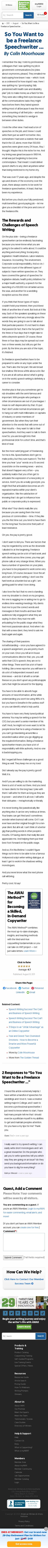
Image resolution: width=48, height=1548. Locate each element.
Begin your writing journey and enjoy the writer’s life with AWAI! (24, 1322)
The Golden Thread (29, 1057)
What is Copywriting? (23, 1447)
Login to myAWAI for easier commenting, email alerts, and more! (24, 1212)
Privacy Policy (24, 1521)
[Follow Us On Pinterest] (17, 1313)
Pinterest (39, 988)
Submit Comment (13, 1257)
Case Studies (20, 1422)
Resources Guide (22, 1377)
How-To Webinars (22, 1387)
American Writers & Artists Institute (32, 1515)
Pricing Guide (20, 1384)
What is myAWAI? (22, 1451)
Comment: (10, 1231)
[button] (9, 5)
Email (32, 992)
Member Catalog (22, 1479)
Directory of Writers (23, 1426)
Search (28, 15)
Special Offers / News (24, 1366)
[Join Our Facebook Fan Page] (5, 1313)
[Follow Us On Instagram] (30, 1313)
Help (16, 1437)
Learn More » (30, 951)
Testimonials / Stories (24, 1419)
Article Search (20, 1380)
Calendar (18, 1472)
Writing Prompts (21, 1391)
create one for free (29, 1227)
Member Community (23, 1469)
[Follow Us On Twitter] (11, 1313)
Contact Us (19, 1441)
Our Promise (20, 1409)
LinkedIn (20, 992)
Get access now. (24, 1544)
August (16, 23)
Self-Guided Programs (24, 1359)
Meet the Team (21, 1415)
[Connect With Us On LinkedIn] (24, 1313)
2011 (8, 23)
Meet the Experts (22, 1412)
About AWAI (19, 1406)
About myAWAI (21, 1465)
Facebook (11, 988)
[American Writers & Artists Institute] (24, 5)
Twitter (25, 988)
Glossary (18, 1394)
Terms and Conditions (24, 1526)
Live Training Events (23, 1362)
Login (17, 1482)
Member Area (20, 1462)
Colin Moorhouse (26, 1052)
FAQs (17, 1444)
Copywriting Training (23, 1356)
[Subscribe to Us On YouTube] (36, 1313)
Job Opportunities (22, 1476)
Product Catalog (22, 1352)
